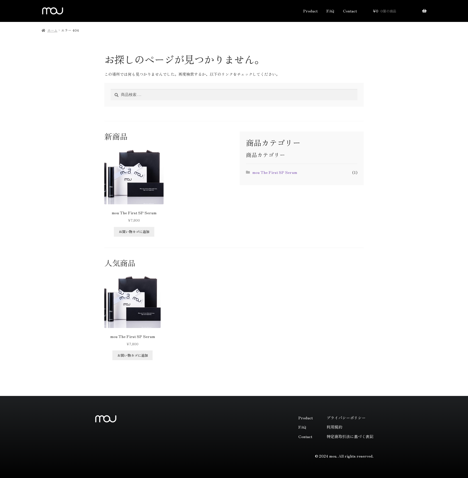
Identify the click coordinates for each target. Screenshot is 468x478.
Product (310, 11)
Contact (350, 11)
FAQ (330, 11)
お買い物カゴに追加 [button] (134, 231)
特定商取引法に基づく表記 (350, 436)
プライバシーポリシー (346, 418)
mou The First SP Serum (274, 172)
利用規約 (334, 427)
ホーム (52, 30)
